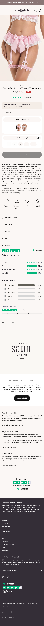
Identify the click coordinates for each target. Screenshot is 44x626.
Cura (6, 238)
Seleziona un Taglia (22, 138)
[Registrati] (41, 570)
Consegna (8, 224)
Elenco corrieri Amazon (9, 447)
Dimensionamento (11, 217)
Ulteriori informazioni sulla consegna (13, 425)
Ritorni (7, 231)
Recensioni (8, 245)
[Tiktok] (13, 577)
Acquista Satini (22, 398)
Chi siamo (5, 523)
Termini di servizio (32, 603)
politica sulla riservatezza (8, 603)
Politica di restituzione (9, 466)
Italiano (20, 612)
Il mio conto (6, 531)
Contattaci (5, 541)
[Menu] (3, 11)
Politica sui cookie (21, 603)
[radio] (18, 127)
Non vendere (5, 606)
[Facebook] (3, 577)
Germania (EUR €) (7, 612)
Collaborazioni (6, 526)
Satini (22, 85)
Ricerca (4, 529)
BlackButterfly (10, 617)
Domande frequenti (8, 544)
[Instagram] (8, 577)
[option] (22, 2)
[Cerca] (35, 11)
